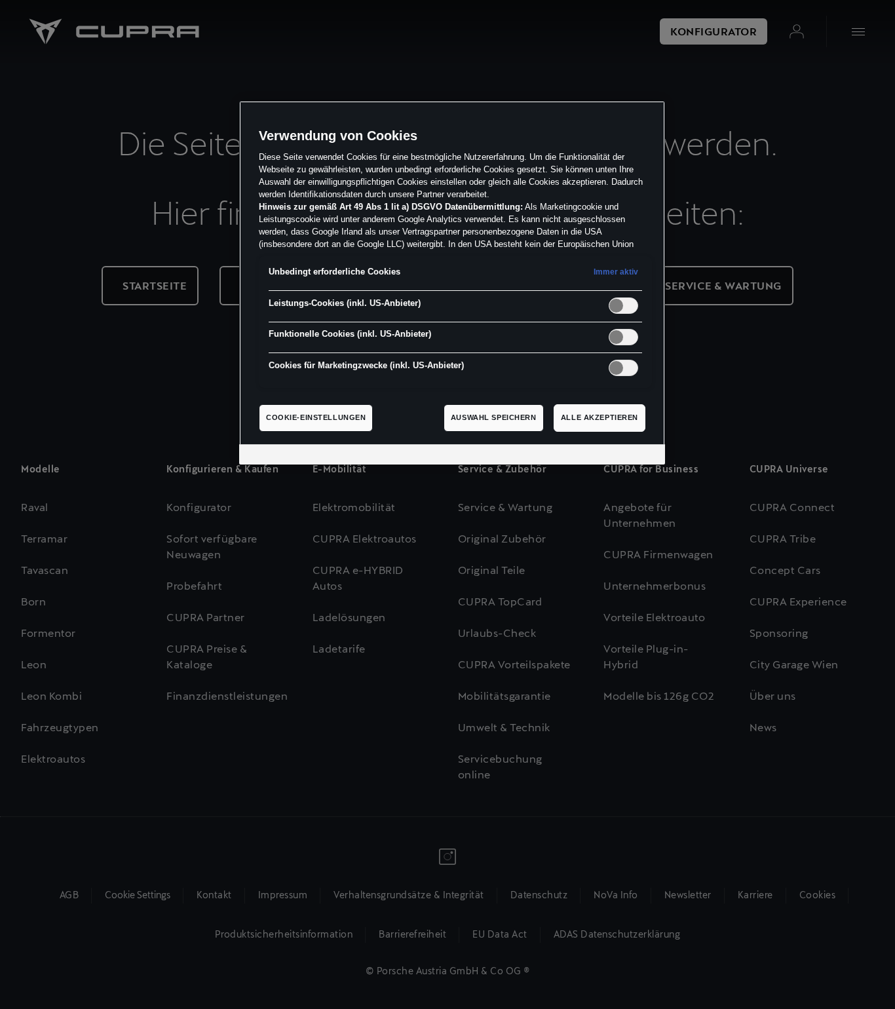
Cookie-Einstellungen (316, 417)
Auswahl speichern (494, 417)
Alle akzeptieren (599, 417)
